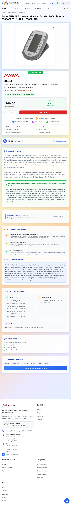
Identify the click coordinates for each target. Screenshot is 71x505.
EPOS (4, 501)
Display (33, 363)
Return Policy (6, 471)
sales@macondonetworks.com (15, 436)
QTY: (5, 112)
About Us (38, 8)
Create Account (7, 467)
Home (3, 12)
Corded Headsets (42, 471)
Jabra (4, 490)
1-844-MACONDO (26, 431)
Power (47, 363)
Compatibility (15, 363)
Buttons (7, 363)
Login (4, 464)
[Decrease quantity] (9, 112)
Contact (39, 419)
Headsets (4, 8)
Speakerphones (42, 474)
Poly (3, 487)
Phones (16, 8)
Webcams (40, 477)
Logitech (5, 494)
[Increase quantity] (16, 112)
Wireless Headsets (42, 467)
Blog (47, 8)
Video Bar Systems (42, 464)
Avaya (4, 497)
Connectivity (25, 363)
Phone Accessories (19, 12)
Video (26, 8)
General (40, 363)
